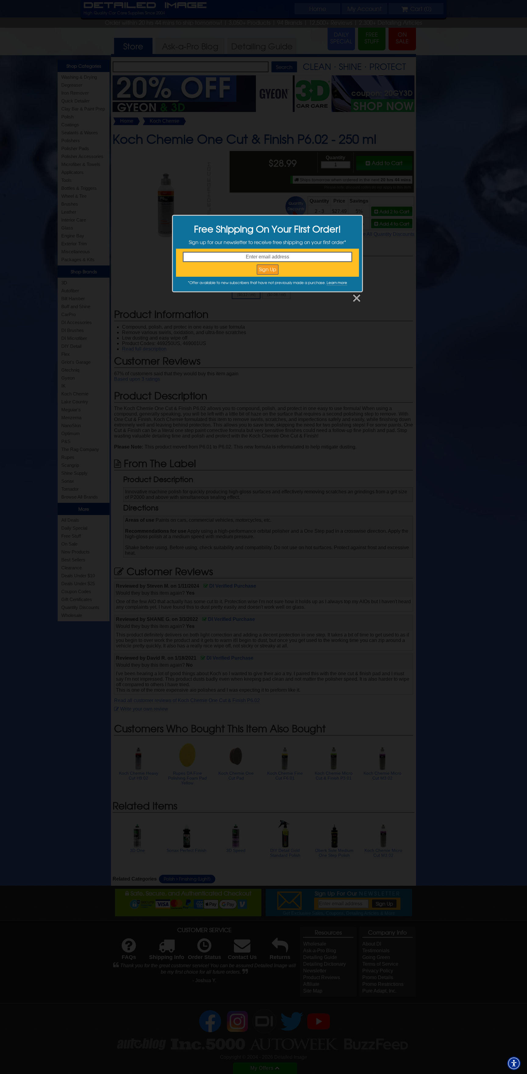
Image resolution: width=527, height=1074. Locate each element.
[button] (514, 1063)
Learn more (337, 282)
